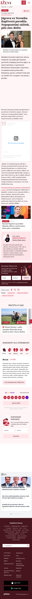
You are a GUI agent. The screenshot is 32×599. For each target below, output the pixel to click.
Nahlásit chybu (8, 575)
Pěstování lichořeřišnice (10, 536)
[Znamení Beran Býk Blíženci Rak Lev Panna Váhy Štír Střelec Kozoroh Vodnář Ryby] (16, 278)
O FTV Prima (7, 553)
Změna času (15, 528)
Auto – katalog (25, 530)
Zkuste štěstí (16, 403)
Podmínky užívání (9, 563)
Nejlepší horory (24, 526)
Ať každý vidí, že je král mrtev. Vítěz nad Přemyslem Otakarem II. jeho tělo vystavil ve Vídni (15, 505)
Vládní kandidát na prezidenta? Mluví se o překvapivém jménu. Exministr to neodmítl (13, 488)
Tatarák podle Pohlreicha (13, 534)
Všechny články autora (18, 240)
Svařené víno (24, 532)
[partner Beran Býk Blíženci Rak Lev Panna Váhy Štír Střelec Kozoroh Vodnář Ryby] (22, 430)
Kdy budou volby (7, 530)
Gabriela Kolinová (6, 15)
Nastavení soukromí (18, 576)
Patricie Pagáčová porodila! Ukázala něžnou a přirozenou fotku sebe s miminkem (13, 226)
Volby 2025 (17, 532)
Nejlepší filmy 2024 (15, 526)
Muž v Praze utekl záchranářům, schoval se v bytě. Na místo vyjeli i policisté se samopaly (15, 497)
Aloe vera (22, 534)
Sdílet (25, 11)
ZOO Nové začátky (16, 530)
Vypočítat (16, 436)
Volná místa (7, 555)
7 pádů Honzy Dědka (9, 532)
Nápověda (18, 568)
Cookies (6, 568)
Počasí (24, 528)
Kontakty (18, 561)
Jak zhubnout (7, 526)
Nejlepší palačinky (21, 537)
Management (19, 553)
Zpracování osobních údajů (20, 564)
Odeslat (26, 278)
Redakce (18, 571)
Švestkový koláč (16, 539)
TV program (8, 528)
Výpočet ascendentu (22, 536)
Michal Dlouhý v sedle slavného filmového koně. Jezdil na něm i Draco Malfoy (14, 329)
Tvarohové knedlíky (11, 537)
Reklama (6, 558)
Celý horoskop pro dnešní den (14, 382)
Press (17, 555)
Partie (20, 528)
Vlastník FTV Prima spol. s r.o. (9, 571)
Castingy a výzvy (20, 558)
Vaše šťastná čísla (24, 392)
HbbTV (6, 561)
